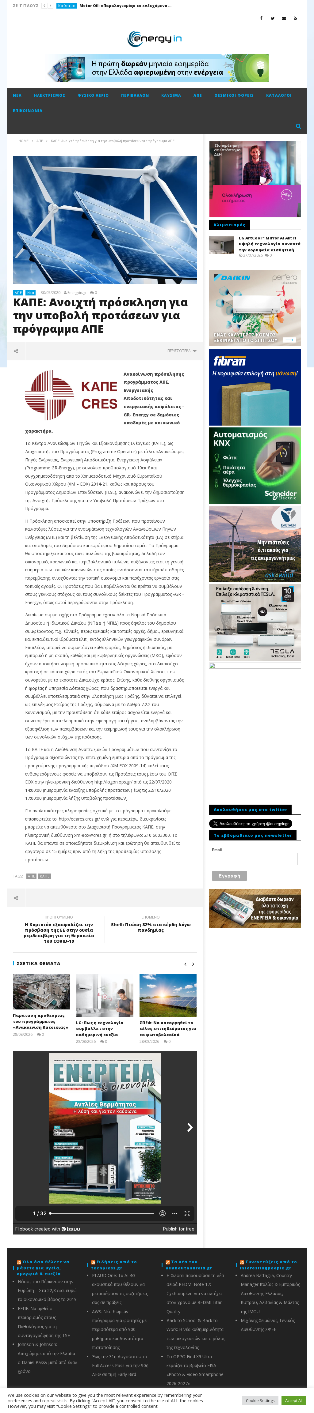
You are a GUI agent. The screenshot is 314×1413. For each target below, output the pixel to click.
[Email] (284, 18)
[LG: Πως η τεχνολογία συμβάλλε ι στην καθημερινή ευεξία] (104, 995)
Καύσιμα (67, 5)
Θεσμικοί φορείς (234, 95)
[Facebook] (261, 18)
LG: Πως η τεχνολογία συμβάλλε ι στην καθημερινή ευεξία (100, 1028)
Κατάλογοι (279, 95)
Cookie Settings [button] (260, 1400)
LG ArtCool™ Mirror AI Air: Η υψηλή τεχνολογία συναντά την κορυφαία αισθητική (270, 244)
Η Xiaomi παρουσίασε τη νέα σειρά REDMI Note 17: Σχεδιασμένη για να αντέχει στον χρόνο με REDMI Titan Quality (195, 1293)
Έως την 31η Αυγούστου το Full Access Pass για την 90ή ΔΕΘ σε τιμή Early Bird (120, 1365)
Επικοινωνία (28, 110)
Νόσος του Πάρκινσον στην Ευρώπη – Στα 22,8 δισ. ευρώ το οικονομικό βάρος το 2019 (47, 1290)
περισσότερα (180, 350)
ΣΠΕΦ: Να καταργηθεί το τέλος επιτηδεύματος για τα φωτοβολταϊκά (168, 1028)
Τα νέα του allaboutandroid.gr (189, 1265)
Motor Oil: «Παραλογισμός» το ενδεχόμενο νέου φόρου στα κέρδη (125, 5)
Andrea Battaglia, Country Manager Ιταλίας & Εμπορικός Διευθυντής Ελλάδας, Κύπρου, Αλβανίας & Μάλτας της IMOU (270, 1293)
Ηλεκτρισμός (49, 95)
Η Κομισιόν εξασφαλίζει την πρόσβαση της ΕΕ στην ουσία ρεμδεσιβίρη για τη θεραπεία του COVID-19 (59, 930)
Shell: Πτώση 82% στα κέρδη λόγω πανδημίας (151, 924)
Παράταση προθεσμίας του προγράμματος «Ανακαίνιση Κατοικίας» (40, 1021)
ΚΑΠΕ (45, 876)
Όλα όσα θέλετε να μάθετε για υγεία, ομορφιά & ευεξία (43, 1267)
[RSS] (295, 18)
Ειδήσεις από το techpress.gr (114, 1265)
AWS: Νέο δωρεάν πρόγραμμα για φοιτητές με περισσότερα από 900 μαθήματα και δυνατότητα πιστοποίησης (119, 1330)
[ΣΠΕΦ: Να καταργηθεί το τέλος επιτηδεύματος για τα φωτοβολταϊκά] (168, 995)
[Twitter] (272, 18)
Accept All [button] (294, 1400)
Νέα (17, 95)
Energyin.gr (77, 293)
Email (217, 850)
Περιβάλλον (135, 95)
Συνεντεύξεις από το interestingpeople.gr (268, 1265)
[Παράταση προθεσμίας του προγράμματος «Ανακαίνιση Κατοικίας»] (41, 992)
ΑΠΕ (197, 95)
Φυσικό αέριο (93, 95)
